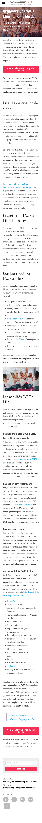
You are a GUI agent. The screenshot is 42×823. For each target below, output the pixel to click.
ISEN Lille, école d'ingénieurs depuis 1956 (19, 788)
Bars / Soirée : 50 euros (16, 339)
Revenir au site (9, 794)
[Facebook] (6, 799)
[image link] (21, 3)
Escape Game (12, 601)
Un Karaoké (11, 666)
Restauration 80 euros (15, 318)
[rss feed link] (7, 806)
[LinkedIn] (22, 799)
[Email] (30, 799)
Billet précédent (8, 779)
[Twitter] (14, 799)
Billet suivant (7, 785)
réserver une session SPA (22, 504)
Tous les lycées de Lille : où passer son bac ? (20, 781)
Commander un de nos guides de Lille (21, 69)
